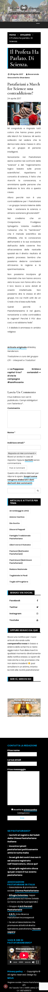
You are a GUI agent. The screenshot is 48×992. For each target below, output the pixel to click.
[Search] (38, 490)
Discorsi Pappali (17, 529)
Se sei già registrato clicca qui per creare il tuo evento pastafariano (22, 872)
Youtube (14, 620)
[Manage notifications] (6, 986)
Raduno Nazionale (18, 569)
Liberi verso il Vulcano (20, 544)
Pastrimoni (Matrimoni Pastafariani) (20, 561)
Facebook (14, 600)
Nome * (11, 432)
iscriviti (29, 460)
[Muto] (33, 962)
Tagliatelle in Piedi (18, 575)
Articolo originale (17, 347)
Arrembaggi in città (19, 511)
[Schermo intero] (37, 962)
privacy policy (30, 809)
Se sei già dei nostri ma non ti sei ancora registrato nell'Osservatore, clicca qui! (24, 860)
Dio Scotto (14, 523)
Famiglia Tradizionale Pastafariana (20, 537)
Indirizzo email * (16, 442)
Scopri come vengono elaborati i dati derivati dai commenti (22, 479)
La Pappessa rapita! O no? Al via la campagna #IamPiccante (15, 376)
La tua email (14, 759)
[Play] (10, 962)
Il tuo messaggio (16, 769)
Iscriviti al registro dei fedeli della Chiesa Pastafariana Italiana (23, 838)
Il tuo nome (13, 750)
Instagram (15, 613)
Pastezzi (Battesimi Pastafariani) (19, 552)
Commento (13, 408)
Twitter (13, 607)
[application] (24, 955)
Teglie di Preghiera (18, 581)
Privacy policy (15, 971)
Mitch (10, 978)
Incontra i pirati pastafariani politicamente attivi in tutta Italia (22, 849)
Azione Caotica (16, 517)
